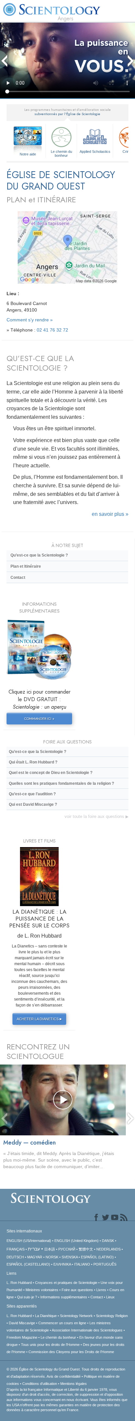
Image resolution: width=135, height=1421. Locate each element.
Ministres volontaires (42, 1290)
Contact (17, 577)
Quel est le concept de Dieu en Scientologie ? (50, 772)
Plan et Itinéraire (25, 566)
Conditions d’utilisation (39, 1384)
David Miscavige (22, 1323)
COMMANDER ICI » (39, 718)
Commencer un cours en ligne (62, 1323)
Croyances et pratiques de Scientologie (66, 1283)
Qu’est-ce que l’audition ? (32, 794)
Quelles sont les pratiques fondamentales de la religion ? (61, 783)
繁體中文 (86, 1249)
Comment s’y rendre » (30, 319)
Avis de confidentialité (64, 1376)
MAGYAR (34, 1257)
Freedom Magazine (22, 1337)
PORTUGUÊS (104, 1264)
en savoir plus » (110, 514)
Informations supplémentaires (63, 1297)
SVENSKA (70, 1257)
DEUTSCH (15, 1257)
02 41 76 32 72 (52, 330)
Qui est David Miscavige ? (33, 804)
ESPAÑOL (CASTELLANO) (28, 1264)
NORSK (52, 1257)
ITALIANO (82, 1264)
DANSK (108, 1241)
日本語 (49, 1249)
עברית (34, 1248)
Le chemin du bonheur (61, 153)
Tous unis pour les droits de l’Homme (50, 1345)
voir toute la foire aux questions (96, 816)
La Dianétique (46, 1316)
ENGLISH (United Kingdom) (76, 1241)
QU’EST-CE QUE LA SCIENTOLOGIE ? (40, 363)
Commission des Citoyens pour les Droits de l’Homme (71, 1352)
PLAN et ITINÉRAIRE (41, 199)
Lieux (110, 1297)
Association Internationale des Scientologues (87, 1330)
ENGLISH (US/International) (29, 1241)
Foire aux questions (77, 1290)
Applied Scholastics (95, 151)
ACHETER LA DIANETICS (39, 1019)
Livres (101, 1290)
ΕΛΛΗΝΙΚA (62, 1264)
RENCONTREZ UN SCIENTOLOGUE (38, 1051)
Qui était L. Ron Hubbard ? (33, 762)
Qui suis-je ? (27, 1297)
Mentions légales (73, 1384)
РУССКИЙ (66, 1249)
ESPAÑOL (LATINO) (97, 1257)
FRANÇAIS (16, 1249)
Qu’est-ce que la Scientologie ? (39, 555)
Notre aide (28, 154)
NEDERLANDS (108, 1249)
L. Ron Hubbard (19, 1283)
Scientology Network (76, 1316)
